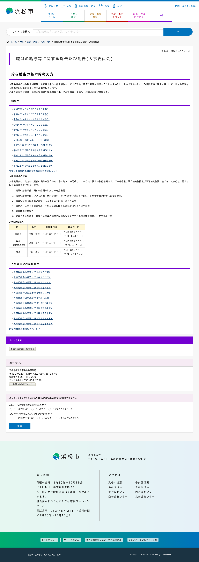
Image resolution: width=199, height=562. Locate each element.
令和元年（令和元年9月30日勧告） (32, 140)
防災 (69, 6)
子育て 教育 (74, 15)
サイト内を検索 (21, 31)
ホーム (14, 42)
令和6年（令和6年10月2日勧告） (32, 114)
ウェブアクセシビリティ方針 (143, 540)
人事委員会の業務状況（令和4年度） (32, 283)
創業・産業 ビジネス (139, 15)
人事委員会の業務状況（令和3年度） (32, 288)
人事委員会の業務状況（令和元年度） (33, 298)
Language (189, 6)
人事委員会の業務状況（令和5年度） (32, 277)
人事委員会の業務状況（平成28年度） (33, 313)
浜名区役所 (115, 487)
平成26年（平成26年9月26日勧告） (33, 166)
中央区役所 (142, 482)
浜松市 (20, 11)
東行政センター (118, 492)
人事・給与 (46, 42)
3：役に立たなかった (63, 409)
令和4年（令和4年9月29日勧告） (32, 125)
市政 (161, 15)
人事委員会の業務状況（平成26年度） (33, 324)
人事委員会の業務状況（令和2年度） (32, 293)
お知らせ (53, 6)
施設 (107, 6)
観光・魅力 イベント (117, 15)
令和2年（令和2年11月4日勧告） (32, 135)
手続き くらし (52, 15)
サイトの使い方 (71, 540)
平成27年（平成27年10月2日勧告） (33, 161)
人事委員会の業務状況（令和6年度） (32, 272)
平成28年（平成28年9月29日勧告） (33, 155)
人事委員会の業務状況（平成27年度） (33, 319)
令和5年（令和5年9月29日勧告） (32, 119)
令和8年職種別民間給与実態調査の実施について (33, 171)
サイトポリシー (49, 540)
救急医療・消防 (87, 6)
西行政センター (145, 492)
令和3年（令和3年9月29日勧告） (32, 130)
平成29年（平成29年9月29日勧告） (33, 150)
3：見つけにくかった (69, 418)
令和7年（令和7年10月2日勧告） (32, 109)
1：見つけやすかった (24, 418)
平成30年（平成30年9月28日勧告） (33, 145)
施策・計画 (32, 42)
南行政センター (118, 496)
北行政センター (145, 496)
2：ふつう (40, 409)
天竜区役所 (142, 487)
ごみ (119, 6)
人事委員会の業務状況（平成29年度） (33, 308)
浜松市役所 (115, 482)
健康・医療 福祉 (96, 15)
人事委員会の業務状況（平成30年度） (33, 303)
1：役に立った (21, 409)
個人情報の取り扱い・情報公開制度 (104, 540)
